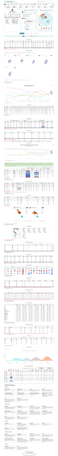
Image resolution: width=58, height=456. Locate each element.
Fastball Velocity (5, 313)
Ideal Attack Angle (7, 410)
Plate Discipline (29, 254)
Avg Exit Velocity (5, 310)
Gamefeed (12, 4)
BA (4, 305)
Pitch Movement (19, 423)
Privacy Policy (27, 453)
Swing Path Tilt (32, 410)
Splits (31, 33)
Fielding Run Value (19, 438)
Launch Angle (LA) (19, 389)
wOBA (4, 308)
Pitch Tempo (29, 335)
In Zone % (5, 315)
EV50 (5, 398)
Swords (18, 416)
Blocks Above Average (45, 438)
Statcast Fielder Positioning (29, 324)
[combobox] (45, 2)
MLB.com (35, 453)
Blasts (5, 416)
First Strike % (5, 318)
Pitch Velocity (7, 423)
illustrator (8, 4)
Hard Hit (43, 389)
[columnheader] (5, 41)
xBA (4, 306)
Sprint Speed (6, 446)
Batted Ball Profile (29, 118)
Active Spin (31, 423)
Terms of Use (23, 453)
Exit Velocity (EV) (7, 389)
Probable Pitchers (21, 4)
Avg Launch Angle (6, 312)
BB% (4, 321)
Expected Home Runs (29, 277)
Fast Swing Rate (19, 406)
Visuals (28, 4)
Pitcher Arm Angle (29, 226)
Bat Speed (6, 406)
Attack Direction (19, 410)
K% (4, 320)
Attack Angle (44, 406)
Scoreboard (16, 4)
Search (25, 4)
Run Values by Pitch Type (29, 181)
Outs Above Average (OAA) (8, 438)
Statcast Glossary (10, 385)
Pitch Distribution (29, 347)
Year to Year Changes (29, 302)
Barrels (31, 389)
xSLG (4, 307)
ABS (37, 4)
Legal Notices (31, 453)
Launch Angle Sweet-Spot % (7, 311)
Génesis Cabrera (12, 11)
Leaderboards (44, 4)
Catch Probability (32, 438)
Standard (27, 33)
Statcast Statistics (29, 39)
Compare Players (32, 4)
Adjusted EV (19, 398)
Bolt (17, 446)
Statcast (22, 33)
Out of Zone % (5, 316)
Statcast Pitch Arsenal (29, 50)
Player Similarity (7, 22)
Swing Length (32, 406)
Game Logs (36, 33)
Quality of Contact (29, 130)
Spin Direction (29, 195)
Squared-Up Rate (44, 410)
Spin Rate (43, 423)
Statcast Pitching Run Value (29, 242)
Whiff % (5, 317)
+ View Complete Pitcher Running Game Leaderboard (9, 381)
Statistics (40, 4)
